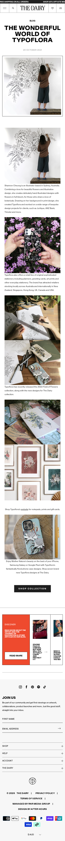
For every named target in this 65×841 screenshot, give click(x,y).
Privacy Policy (45, 793)
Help (4, 753)
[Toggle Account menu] (60, 761)
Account (7, 760)
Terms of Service (31, 798)
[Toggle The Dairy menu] (60, 768)
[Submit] (59, 729)
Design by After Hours (32, 809)
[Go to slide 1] (24, 672)
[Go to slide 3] (55, 672)
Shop (5, 746)
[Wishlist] (52, 8)
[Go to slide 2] (40, 672)
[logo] (33, 8)
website (24, 509)
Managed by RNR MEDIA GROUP (31, 803)
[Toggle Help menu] (60, 753)
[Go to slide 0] (9, 672)
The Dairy (7, 768)
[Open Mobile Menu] (5, 8)
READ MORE (16, 655)
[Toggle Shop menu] (60, 746)
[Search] (13, 8)
